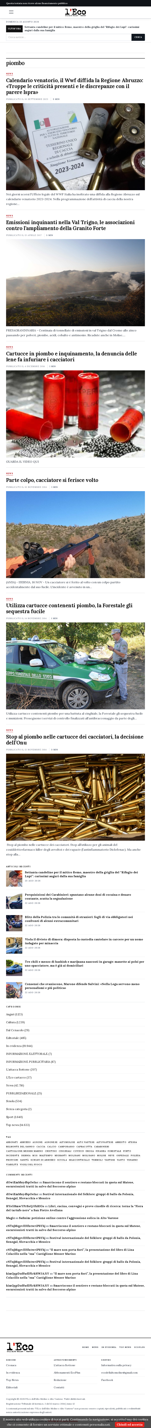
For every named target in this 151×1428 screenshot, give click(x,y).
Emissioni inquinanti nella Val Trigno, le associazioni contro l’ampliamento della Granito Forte (70, 225)
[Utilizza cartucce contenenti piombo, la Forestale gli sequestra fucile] (75, 665)
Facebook (107, 1380)
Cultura (11, 1022)
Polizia (136, 1155)
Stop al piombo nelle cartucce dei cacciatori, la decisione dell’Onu (74, 739)
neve (111, 1155)
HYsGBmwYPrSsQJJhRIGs (25, 1206)
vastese (110, 1160)
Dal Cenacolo (15, 1030)
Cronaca (11, 1365)
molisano (88, 1155)
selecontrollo (79, 1160)
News (9, 74)
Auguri (10, 1014)
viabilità (12, 1164)
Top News (125, 1347)
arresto (120, 1142)
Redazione (60, 1380)
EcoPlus (139, 1347)
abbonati (12, 1142)
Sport (9, 1117)
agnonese (51, 1142)
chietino (51, 1151)
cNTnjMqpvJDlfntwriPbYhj (25, 1226)
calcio (51, 1147)
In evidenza (14, 1046)
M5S (34, 1155)
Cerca (138, 37)
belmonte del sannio (20, 1147)
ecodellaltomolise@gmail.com (119, 1372)
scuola (62, 1160)
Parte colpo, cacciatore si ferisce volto (52, 480)
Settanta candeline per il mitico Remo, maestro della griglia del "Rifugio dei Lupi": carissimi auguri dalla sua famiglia (81, 28)
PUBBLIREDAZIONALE (21, 1093)
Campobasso (66, 1147)
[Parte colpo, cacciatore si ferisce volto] (75, 534)
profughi (12, 1160)
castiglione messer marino (24, 1151)
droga (90, 1151)
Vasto (121, 1160)
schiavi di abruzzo (43, 1160)
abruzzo (25, 1142)
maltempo (46, 1155)
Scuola (10, 1101)
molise (101, 1155)
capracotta (84, 1147)
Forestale (114, 1151)
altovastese (104, 1142)
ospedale (122, 1155)
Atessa (132, 1142)
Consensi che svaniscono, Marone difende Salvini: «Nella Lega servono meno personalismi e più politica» (82, 986)
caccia (40, 1147)
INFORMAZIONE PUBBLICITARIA (28, 1062)
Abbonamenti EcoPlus (67, 1372)
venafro (132, 1160)
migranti (61, 1155)
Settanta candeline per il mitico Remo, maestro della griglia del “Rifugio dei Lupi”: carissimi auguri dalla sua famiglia (81, 874)
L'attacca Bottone (18, 1069)
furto (127, 1151)
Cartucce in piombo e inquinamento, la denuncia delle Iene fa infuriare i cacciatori (71, 356)
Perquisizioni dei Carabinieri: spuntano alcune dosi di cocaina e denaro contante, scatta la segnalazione (78, 896)
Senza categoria (16, 1109)
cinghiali (65, 1151)
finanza (101, 1151)
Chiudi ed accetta (130, 1424)
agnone (38, 1142)
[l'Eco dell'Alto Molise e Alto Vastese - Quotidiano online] (75, 12)
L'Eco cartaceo (16, 1077)
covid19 (78, 1151)
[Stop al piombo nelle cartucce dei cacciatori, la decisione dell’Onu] (75, 797)
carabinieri (101, 1147)
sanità (24, 1160)
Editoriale (12, 1038)
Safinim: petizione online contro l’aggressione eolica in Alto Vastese (68, 1218)
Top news (12, 1125)
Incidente (12, 1155)
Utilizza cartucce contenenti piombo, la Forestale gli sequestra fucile (69, 608)
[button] (11, 12)
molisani (74, 1155)
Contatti (59, 1387)
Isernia (26, 1155)
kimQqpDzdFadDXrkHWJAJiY (27, 1273)
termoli (97, 1160)
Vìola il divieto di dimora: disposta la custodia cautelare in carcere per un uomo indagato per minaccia (84, 941)
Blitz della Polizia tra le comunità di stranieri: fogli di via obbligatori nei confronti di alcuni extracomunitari (79, 919)
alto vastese (86, 1142)
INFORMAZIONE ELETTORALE (27, 1054)
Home (85, 1347)
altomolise (67, 1142)
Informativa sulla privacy (116, 1365)
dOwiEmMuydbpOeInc (22, 1182)
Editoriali (11, 1387)
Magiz (10, 1218)
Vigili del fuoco (31, 1164)
